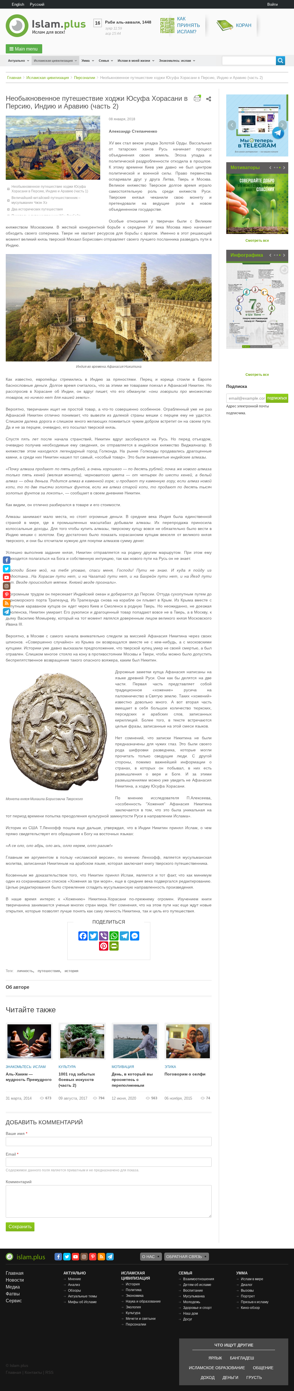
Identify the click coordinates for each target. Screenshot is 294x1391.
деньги (230, 1377)
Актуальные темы (82, 1296)
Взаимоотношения (198, 1279)
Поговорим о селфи (185, 1074)
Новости (15, 1280)
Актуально (16, 61)
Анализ (74, 1285)
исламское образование (217, 1367)
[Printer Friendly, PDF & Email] (197, 98)
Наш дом (190, 1313)
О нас (148, 1256)
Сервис (14, 1300)
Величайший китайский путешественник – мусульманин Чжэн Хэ (45, 200)
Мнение (74, 1279)
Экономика (135, 1296)
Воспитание (193, 1291)
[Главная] (48, 25)
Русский (37, 4)
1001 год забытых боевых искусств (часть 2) (77, 1080)
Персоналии (84, 78)
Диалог (246, 1285)
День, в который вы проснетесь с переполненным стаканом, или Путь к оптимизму (133, 1080)
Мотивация (123, 1067)
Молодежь (191, 1302)
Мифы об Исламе (82, 1302)
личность (25, 971)
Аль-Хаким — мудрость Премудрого (29, 1077)
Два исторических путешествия (37, 209)
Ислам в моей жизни (134, 61)
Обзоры (74, 1291)
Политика (134, 1290)
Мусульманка (194, 1296)
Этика (170, 1067)
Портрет (248, 1296)
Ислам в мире (252, 1279)
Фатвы (13, 1293)
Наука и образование (143, 1301)
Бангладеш (242, 1358)
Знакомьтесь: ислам (175, 61)
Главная (14, 78)
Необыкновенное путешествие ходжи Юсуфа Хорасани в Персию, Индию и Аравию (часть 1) (49, 189)
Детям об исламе (197, 1285)
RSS (49, 1372)
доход (207, 1377)
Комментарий (19, 1181)
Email (11, 1154)
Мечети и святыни (141, 1319)
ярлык (215, 1358)
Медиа (13, 1286)
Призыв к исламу (254, 1302)
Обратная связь (184, 1256)
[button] (24, 48)
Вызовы (247, 1291)
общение (263, 1367)
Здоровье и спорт (197, 1308)
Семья (104, 61)
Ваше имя (15, 1133)
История (133, 1284)
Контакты (33, 1372)
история (71, 971)
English (18, 4)
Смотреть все (257, 241)
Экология (133, 1307)
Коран (244, 25)
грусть (254, 1377)
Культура (67, 1067)
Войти (272, 4)
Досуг (187, 1319)
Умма (86, 61)
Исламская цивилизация (53, 61)
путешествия (49, 971)
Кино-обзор (250, 1308)
